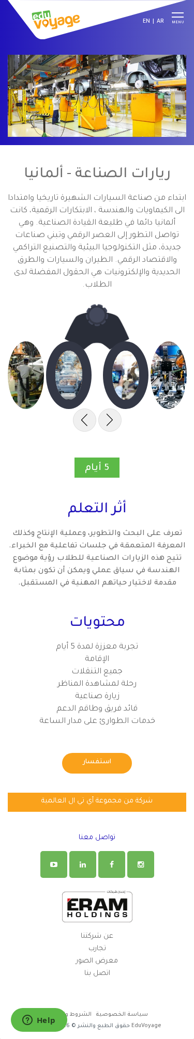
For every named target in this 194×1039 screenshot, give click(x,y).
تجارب (97, 949)
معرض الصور (97, 961)
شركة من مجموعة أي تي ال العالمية (97, 801)
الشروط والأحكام (69, 1015)
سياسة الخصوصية (122, 1015)
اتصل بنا (97, 974)
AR (160, 22)
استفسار (97, 762)
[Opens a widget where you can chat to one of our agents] (38, 1021)
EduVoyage (146, 1026)
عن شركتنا (97, 936)
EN (146, 22)
